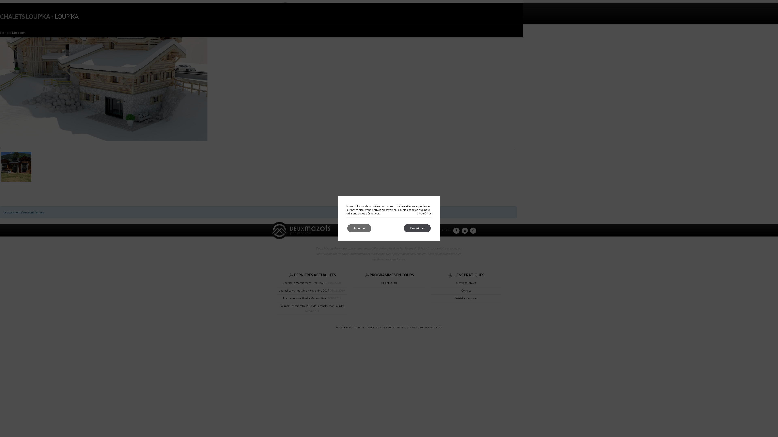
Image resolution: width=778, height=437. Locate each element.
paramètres (424, 213)
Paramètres (417, 228)
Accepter (359, 228)
